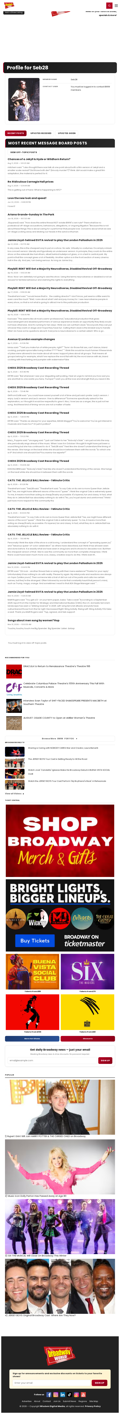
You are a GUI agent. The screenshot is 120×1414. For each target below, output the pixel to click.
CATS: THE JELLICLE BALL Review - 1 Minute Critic (39, 480)
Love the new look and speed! (27, 198)
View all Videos (13, 793)
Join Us (56, 1401)
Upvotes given (66, 133)
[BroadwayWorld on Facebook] (49, 1394)
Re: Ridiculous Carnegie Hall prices (30, 181)
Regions (83, 1401)
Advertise (27, 1401)
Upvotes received (41, 133)
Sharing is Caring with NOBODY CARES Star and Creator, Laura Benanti (63, 747)
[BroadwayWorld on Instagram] (56, 1394)
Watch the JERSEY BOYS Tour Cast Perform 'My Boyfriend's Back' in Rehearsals (67, 781)
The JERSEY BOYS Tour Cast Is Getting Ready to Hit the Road (57, 759)
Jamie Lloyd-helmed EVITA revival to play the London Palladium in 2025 (55, 240)
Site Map (93, 1401)
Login (101, 5)
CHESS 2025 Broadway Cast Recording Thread (38, 368)
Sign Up (99, 1382)
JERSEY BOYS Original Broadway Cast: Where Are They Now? (40, 1315)
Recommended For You (17, 657)
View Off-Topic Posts (23, 152)
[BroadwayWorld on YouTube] (83, 1394)
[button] (109, 6)
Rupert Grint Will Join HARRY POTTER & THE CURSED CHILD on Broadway (45, 1136)
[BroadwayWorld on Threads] (76, 1394)
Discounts (88, 1038)
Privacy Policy (93, 1406)
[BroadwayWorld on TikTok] (69, 1394)
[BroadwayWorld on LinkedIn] (62, 1394)
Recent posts (16, 133)
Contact (47, 1401)
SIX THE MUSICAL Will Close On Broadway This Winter (35, 1255)
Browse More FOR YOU (58, 738)
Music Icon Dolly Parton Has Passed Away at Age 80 (35, 1196)
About (37, 1401)
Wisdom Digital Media (52, 1406)
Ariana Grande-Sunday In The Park (31, 214)
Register (92, 5)
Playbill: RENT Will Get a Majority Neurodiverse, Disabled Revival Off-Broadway (60, 269)
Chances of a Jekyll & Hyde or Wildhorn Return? (39, 159)
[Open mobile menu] (116, 6)
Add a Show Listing (13, 12)
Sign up (105, 1060)
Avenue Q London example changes (31, 339)
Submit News (69, 1401)
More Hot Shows (32, 1038)
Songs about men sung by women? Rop (33, 620)
